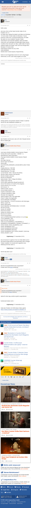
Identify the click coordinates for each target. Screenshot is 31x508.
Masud (5, 361)
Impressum (3, 501)
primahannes (6, 347)
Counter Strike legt (16, 360)
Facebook (26, 487)
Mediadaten (13, 501)
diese (11, 267)
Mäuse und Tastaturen (14, 355)
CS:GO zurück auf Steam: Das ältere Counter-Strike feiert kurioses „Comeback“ (16, 326)
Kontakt (8, 501)
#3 (29, 136)
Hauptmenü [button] (3, 2)
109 (4, 435)
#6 (29, 285)
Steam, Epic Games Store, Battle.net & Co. (19, 347)
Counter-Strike (11, 328)
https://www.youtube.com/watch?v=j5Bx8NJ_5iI (13, 309)
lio (2, 17)
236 (4, 409)
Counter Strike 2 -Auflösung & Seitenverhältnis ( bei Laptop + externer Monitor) (16, 344)
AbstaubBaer (6, 338)
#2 (29, 118)
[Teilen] (28, 25)
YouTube (8, 492)
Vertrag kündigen (4, 503)
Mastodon (24, 489)
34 (3, 461)
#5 (29, 263)
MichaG (5, 328)
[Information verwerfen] (28, 7)
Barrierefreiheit (12, 503)
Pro (11, 259)
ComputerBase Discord (12, 9)
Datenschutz (20, 503)
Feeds (4, 487)
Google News (6, 489)
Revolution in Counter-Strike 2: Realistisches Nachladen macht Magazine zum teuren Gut (16, 335)
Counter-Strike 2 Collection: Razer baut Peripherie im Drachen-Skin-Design (16, 353)
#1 (29, 25)
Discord (11, 487)
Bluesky (18, 487)
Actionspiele (12, 338)
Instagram (15, 489)
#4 (29, 149)
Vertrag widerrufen (21, 501)
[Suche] (29, 1)
